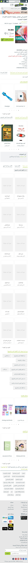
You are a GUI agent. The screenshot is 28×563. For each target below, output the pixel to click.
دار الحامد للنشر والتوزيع (19, 365)
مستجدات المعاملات (21, 340)
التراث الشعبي (7, 476)
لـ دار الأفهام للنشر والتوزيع (21, 170)
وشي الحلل (21, 254)
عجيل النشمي (20, 343)
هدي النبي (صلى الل (7, 340)
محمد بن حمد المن (6, 343)
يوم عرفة (21, 225)
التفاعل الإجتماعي (9, 480)
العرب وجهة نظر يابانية (20, 143)
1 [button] (18, 110)
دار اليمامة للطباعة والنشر (19, 374)
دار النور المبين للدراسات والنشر (18, 383)
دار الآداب (5, 370)
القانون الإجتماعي (7, 486)
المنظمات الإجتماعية (8, 489)
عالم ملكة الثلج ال (20, 420)
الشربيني (6, 314)
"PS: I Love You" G (20, 106)
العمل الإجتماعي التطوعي (19, 486)
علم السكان (18, 495)
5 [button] (9, 110)
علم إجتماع (6, 492)
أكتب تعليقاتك (23, 157)
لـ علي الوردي (7, 146)
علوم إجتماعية (24, 469)
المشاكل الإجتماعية (19, 489)
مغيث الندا (7, 312)
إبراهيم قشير (23, 22)
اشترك (7, 553)
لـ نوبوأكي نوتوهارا (20, 146)
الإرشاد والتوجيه (6, 473)
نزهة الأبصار (21, 283)
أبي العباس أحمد (20, 285)
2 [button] (16, 110)
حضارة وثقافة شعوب (19, 492)
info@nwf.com (23, 540)
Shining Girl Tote (20, 456)
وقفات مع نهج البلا (20, 196)
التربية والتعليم (19, 480)
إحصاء (23, 473)
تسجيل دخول (23, 1)
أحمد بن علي (20, 198)
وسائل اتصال (10, 495)
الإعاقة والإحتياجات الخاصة (18, 476)
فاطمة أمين (7, 198)
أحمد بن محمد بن (6, 256)
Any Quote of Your (7, 456)
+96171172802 (23, 539)
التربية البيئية (7, 196)
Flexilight (7, 106)
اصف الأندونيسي (7, 285)
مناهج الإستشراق (21, 312)
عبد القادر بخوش (20, 314)
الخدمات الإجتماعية (20, 483)
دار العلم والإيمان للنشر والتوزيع (18, 370)
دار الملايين (7, 356)
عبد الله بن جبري (20, 227)
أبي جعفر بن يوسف (20, 256)
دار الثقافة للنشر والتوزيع (19, 356)
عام (11, 492)
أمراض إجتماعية (16, 473)
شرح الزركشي (7, 225)
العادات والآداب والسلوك (9, 483)
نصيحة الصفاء (7, 254)
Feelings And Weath (7, 420)
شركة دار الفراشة (21, 360)
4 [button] (11, 110)
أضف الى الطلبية (8, 40)
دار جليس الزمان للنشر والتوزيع (18, 379)
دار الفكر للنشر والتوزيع (20, 388)
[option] (20, 96)
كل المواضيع (4, 467)
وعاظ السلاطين (7, 143)
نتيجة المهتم (7, 283)
